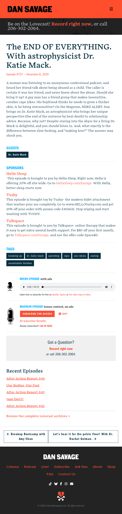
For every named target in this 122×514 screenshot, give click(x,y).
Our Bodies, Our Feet (23, 385)
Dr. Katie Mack (17, 154)
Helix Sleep (16, 174)
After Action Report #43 (25, 392)
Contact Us (66, 474)
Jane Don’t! (15, 399)
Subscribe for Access (37, 313)
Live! (45, 467)
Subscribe (62, 467)
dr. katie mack (35, 255)
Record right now (71, 24)
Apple (62, 294)
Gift (64, 313)
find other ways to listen (79, 294)
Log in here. (46, 326)
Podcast (30, 467)
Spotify (55, 294)
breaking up (15, 255)
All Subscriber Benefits (33, 321)
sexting (95, 255)
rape (66, 255)
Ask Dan (81, 467)
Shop (111, 467)
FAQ (50, 474)
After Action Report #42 (25, 406)
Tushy (11, 195)
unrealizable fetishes (20, 263)
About (97, 467)
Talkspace (15, 221)
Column (13, 467)
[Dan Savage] (30, 9)
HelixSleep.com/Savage (74, 183)
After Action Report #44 (25, 378)
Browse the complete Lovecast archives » (38, 416)
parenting (54, 255)
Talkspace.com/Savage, (32, 235)
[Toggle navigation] (111, 9)
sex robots (80, 255)
